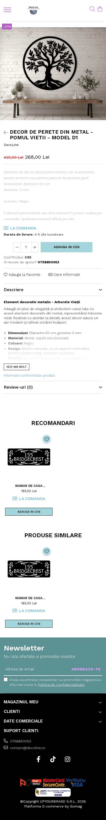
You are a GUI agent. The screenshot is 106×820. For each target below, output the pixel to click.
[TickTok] (53, 759)
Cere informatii (66, 274)
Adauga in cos (67, 247)
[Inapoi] (3, 133)
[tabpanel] (53, 73)
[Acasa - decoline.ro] (33, 10)
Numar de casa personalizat (28, 486)
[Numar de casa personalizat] (29, 456)
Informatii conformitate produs (29, 375)
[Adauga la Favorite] (47, 439)
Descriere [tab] (13, 289)
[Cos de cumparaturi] (99, 9)
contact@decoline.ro (27, 748)
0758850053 (20, 741)
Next (102, 79)
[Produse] (8, 11)
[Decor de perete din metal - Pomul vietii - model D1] (53, 73)
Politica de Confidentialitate (61, 685)
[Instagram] (67, 759)
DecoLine (11, 145)
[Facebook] (38, 759)
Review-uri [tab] (18, 387)
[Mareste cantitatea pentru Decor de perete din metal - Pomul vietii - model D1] (35, 247)
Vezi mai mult (16, 366)
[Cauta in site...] (92, 9)
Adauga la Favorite (23, 274)
